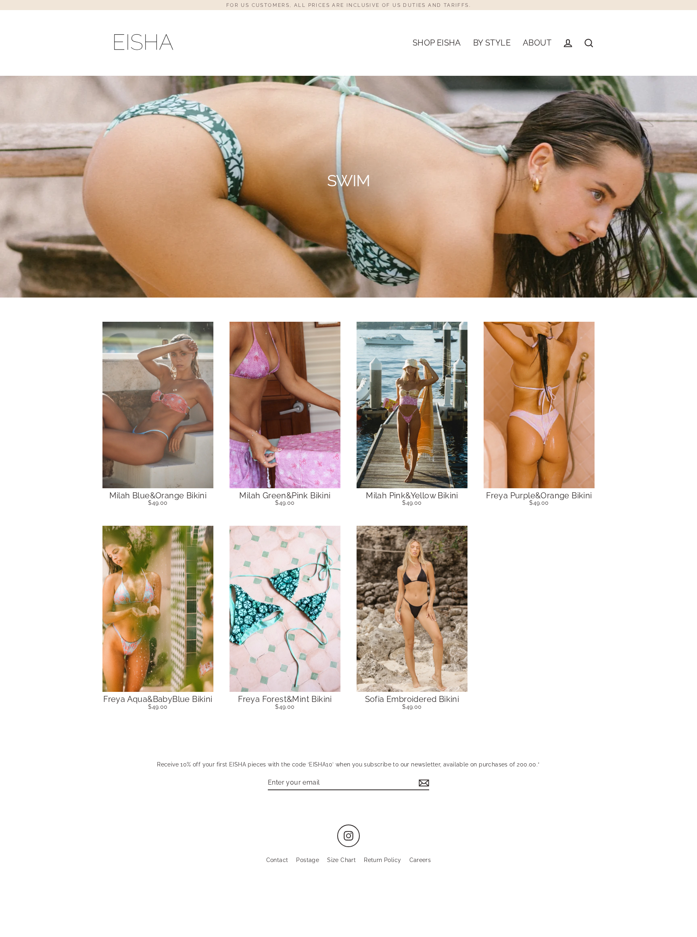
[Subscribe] (422, 782)
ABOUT (537, 43)
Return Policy (382, 860)
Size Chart (341, 860)
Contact (277, 860)
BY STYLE (492, 43)
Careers (420, 860)
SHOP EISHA (437, 43)
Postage (307, 860)
